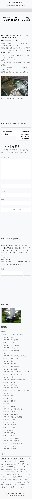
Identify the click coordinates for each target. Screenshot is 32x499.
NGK (15, 469)
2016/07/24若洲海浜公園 (11, 438)
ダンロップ (14, 479)
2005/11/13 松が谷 (9, 406)
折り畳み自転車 (22, 484)
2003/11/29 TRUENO (9, 342)
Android (15, 461)
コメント (5, 157)
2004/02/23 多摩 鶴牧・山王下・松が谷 (16, 372)
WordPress (26, 472)
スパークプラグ (26, 477)
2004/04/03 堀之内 (9, 382)
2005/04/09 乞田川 (9, 398)
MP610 (3, 469)
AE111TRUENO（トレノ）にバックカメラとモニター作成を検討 (23, 135)
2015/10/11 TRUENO (9, 422)
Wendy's (19, 472)
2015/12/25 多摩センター (11, 433)
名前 (2, 183)
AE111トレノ (22, 123)
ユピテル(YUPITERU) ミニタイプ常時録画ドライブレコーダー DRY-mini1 (16, 50)
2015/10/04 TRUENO (9, 419)
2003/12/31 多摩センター (11, 348)
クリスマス (18, 477)
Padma (11, 495)
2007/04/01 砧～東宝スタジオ (12, 409)
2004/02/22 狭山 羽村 (10, 369)
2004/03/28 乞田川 (9, 377)
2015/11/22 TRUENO (9, 427)
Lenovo (19, 467)
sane (2, 472)
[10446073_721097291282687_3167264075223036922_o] (14, 86)
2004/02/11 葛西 (8, 361)
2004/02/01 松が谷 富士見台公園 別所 (15, 356)
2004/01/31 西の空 (9, 353)
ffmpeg (14, 467)
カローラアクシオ (19, 474)
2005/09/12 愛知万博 (9, 401)
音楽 (24, 487)
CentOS (21, 464)
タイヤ (3, 479)
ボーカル (23, 482)
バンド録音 (18, 482)
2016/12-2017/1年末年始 (11, 441)
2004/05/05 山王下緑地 (10, 385)
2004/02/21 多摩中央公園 (11, 366)
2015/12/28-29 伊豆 (9, 435)
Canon (15, 464)
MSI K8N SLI (9, 469)
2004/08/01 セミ (8, 393)
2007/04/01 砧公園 (9, 411)
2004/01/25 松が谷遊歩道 (11, 350)
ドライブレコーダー (8, 482)
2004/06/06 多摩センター (11, 388)
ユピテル (12, 484)
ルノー (16, 484)
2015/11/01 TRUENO (9, 425)
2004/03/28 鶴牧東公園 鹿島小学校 (14, 380)
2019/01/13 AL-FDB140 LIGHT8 (13, 443)
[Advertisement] (16, 224)
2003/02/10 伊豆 (8, 337)
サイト (3, 199)
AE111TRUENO (12, 123)
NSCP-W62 (19, 469)
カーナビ (11, 477)
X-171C (3, 474)
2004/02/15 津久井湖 (9, 364)
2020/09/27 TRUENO (9, 449)
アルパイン (9, 474)
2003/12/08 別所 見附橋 (11, 345)
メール (3, 191)
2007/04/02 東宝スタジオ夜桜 (12, 417)
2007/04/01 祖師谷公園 (10, 414)
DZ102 (5, 467)
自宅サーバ (16, 487)
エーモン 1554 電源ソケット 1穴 (18, 55)
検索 (2, 269)
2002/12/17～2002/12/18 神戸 (13, 334)
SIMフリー (14, 472)
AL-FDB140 (10, 461)
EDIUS (9, 467)
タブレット (8, 479)
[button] (16, 10)
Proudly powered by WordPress (16, 493)
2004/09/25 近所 (8, 396)
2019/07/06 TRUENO (9, 446)
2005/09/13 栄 (7, 404)
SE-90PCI (7, 472)
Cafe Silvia (16, 2)
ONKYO (25, 469)
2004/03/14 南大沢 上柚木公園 (13, 374)
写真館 (3, 332)
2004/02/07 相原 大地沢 (10, 358)
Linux (24, 467)
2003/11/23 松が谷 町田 (10, 340)
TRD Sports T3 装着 (7, 133)
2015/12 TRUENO (8, 430)
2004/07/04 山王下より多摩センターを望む (17, 390)
